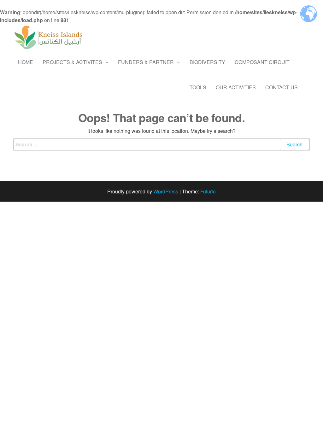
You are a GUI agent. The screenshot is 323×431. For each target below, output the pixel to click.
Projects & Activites (72, 62)
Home (25, 62)
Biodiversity (207, 62)
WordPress (165, 191)
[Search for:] (161, 144)
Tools (198, 87)
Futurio (208, 191)
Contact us (281, 87)
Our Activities (236, 87)
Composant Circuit (262, 62)
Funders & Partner (146, 62)
